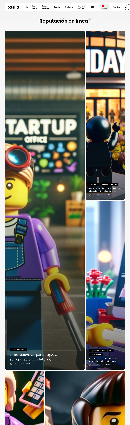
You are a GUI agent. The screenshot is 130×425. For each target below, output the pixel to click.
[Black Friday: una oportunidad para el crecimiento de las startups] (105, 115)
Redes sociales (96, 354)
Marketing (94, 184)
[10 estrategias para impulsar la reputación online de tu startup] (105, 285)
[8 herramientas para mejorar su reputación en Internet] (45, 200)
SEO (110, 351)
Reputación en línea (18, 350)
